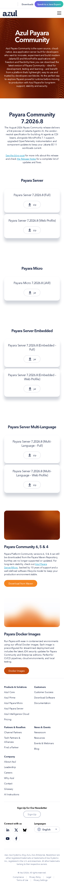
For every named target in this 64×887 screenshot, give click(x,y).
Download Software (44, 697)
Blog (36, 748)
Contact (8, 783)
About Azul (10, 761)
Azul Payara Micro (13, 703)
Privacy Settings (40, 879)
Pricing (7, 719)
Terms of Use (22, 879)
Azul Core (9, 692)
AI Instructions (11, 794)
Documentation (42, 703)
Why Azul (9, 778)
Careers (8, 772)
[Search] (5, 4)
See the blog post (15, 155)
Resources (39, 737)
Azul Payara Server (13, 708)
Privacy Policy (35, 876)
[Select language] (13, 4)
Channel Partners (13, 732)
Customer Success (43, 692)
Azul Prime (9, 697)
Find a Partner (11, 747)
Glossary (8, 789)
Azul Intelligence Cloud (16, 713)
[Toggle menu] (59, 13)
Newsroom (40, 732)
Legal (48, 876)
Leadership (10, 767)
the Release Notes (26, 158)
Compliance (18, 876)
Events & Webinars (44, 743)
